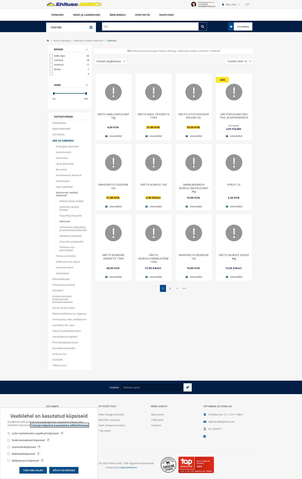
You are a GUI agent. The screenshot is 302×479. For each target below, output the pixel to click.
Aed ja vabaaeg (63, 140)
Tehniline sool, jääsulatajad (67, 249)
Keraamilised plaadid (63, 348)
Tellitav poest (59, 365)
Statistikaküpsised (24, 447)
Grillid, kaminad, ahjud (68, 261)
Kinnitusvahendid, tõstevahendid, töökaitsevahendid (62, 299)
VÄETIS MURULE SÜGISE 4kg (234, 256)
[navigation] (70, 77)
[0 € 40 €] (69, 93)
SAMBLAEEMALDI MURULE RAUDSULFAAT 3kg (193, 188)
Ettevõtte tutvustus (109, 420)
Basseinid (61, 169)
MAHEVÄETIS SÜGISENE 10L (113, 186)
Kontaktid (142, 14)
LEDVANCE (57, 290)
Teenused (57, 14)
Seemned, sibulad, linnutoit (69, 208)
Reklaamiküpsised (23, 453)
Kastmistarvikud (64, 267)
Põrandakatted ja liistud (65, 342)
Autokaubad (62, 273)
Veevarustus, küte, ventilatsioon (69, 319)
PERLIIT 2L (234, 184)
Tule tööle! (105, 430)
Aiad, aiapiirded (64, 186)
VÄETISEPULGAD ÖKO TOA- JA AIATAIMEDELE (234, 115)
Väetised (64, 221)
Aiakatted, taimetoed (70, 235)
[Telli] (188, 387)
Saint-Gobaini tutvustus (112, 425)
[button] (231, 4)
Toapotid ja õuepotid (70, 215)
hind (57, 85)
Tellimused (157, 420)
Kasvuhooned (63, 152)
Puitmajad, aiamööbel (67, 146)
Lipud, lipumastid (65, 163)
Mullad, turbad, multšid (71, 201)
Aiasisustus (62, 157)
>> (184, 288)
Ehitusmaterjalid (61, 279)
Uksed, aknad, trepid (63, 307)
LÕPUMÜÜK (58, 134)
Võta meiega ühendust (111, 414)
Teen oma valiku (33, 470)
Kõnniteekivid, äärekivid (68, 175)
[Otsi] (202, 26)
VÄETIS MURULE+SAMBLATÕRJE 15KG (153, 258)
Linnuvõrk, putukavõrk (71, 241)
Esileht (48, 40)
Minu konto (157, 414)
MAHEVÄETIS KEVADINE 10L (194, 256)
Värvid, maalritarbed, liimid (66, 330)
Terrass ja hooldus (66, 255)
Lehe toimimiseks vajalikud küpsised (35, 433)
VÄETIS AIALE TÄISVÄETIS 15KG (154, 115)
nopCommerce (128, 467)
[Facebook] (204, 436)
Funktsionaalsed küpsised (28, 440)
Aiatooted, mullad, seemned (67, 194)
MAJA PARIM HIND (61, 128)
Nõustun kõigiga (64, 470)
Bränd (58, 49)
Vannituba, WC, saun (63, 325)
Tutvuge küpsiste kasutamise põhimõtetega (59, 425)
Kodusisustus (59, 353)
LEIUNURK (57, 359)
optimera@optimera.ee (221, 421)
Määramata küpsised (25, 460)
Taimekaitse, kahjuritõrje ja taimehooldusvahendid (73, 229)
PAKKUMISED (59, 123)
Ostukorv (156, 425)
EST (247, 4)
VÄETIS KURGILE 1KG (154, 184)
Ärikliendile (118, 14)
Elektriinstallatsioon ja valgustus (69, 313)
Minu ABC (231, 4)
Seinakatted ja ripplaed (64, 336)
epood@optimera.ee (206, 6)
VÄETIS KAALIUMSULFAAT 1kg (113, 115)
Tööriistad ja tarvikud (63, 284)
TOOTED (56, 27)
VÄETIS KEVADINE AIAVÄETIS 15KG (113, 256)
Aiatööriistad (62, 181)
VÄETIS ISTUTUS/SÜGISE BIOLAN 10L (193, 115)
